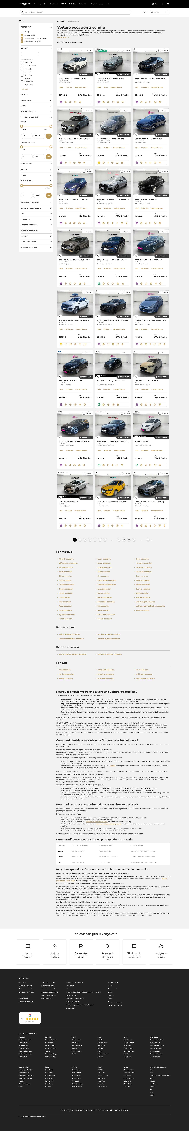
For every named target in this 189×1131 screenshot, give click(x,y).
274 (148, 539)
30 (129, 539)
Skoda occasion (142, 580)
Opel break (127, 1081)
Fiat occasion (64, 602)
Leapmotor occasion (106, 585)
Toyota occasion (142, 597)
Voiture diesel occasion (68, 634)
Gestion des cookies (73, 1001)
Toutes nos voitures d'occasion (160, 1075)
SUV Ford (48, 1086)
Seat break (101, 1078)
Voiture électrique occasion (70, 639)
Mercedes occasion (105, 602)
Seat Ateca (101, 1081)
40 (134, 539)
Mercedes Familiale (156, 1040)
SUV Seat (101, 1070)
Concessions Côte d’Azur (49, 992)
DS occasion (63, 597)
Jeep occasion (103, 572)
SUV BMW (127, 1045)
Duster (74, 1054)
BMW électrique (129, 1051)
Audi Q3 (100, 1040)
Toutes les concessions (26, 989)
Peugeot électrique (25, 1051)
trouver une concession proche (108, 824)
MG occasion (102, 606)
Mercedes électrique (157, 1045)
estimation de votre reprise (97, 822)
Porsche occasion (143, 567)
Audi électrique (103, 1054)
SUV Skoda (75, 1081)
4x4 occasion (64, 670)
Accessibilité (70, 1008)
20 (124, 539)
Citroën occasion (65, 585)
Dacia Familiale (76, 1051)
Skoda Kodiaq (76, 1072)
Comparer (89, 50)
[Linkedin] (109, 1005)
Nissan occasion (104, 619)
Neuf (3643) (28, 32)
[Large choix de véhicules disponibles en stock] (108, 952)
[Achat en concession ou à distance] (28, 952)
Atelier (110, 985)
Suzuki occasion (142, 589)
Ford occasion (64, 606)
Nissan (152, 1081)
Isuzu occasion (103, 559)
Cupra (152, 1095)
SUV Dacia (75, 1042)
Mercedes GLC (155, 1051)
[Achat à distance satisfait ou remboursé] (161, 952)
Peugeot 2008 (23, 1042)
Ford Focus (49, 1070)
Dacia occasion (65, 593)
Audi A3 (100, 1056)
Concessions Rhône (47, 985)
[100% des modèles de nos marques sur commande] (134, 952)
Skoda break (76, 1070)
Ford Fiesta (49, 1084)
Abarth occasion (65, 559)
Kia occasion (102, 576)
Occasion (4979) (30, 35)
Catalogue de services (26, 1001)
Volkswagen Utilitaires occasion (149, 606)
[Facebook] (115, 1005)
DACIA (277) (29, 85)
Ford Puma (49, 1072)
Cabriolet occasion (105, 670)
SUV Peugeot (23, 1045)
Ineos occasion (64, 619)
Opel (126, 1067)
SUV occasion (141, 670)
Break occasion (65, 678)
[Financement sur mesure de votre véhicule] (81, 952)
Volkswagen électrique (26, 1075)
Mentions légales (71, 995)
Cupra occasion (65, 589)
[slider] (21, 126)
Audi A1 (100, 1051)
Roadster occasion (105, 678)
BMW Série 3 (128, 1040)
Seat (99, 1067)
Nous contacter (71, 989)
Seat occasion (141, 576)
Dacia (74, 1037)
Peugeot (22, 1037)
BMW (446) (28, 75)
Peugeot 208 (23, 1056)
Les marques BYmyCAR (27, 1033)
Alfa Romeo (154, 1084)
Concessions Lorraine (48, 995)
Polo (20, 1086)
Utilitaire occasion (143, 674)
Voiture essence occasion (108, 634)
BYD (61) (27, 78)
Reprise (110, 998)
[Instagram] (118, 1005)
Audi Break (101, 1045)
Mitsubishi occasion (105, 615)
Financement (112, 989)
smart (152, 1086)
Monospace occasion (144, 678)
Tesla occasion (141, 593)
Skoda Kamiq (76, 1075)
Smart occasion (142, 585)
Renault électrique (51, 1054)
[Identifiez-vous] (168, 4)
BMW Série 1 (128, 1056)
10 (118, 539)
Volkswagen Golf (24, 1072)
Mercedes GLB (155, 1042)
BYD (151, 1089)
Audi (99, 1037)
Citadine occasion (105, 674)
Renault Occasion (51, 1040)
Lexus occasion (103, 589)
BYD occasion (64, 580)
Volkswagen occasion (144, 602)
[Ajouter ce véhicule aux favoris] (60, 74)
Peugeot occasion (143, 563)
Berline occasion (65, 674)
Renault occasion (143, 572)
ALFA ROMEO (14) (30, 65)
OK (48, 136)
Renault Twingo (50, 1056)
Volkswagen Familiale (26, 1070)
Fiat (151, 1072)
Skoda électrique (77, 1084)
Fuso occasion (64, 610)
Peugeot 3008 (23, 1048)
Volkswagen (24, 1067)
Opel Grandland (129, 1078)
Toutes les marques (25, 985)
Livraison (111, 995)
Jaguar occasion (104, 567)
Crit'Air (112, 766)
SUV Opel (127, 1086)
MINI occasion (103, 610)
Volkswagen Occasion (26, 1078)
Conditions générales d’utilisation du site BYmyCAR (83, 992)
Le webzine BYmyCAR (26, 992)
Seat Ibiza (101, 1084)
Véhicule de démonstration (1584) (36, 38)
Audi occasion (64, 572)
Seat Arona (101, 1072)
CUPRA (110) (29, 81)
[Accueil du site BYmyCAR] (25, 4)
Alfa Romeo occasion (67, 563)
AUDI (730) (28, 72)
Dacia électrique (77, 1045)
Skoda (74, 1067)
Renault (48, 1037)
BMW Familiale (129, 1042)
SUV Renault (49, 1042)
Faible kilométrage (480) (33, 41)
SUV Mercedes (155, 1056)
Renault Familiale (51, 1048)
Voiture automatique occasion (71, 654)
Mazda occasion (104, 597)
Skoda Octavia (76, 1078)
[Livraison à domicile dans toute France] (54, 952)
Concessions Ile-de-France (50, 989)
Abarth (152, 1078)
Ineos (152, 1070)
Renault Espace (50, 1045)
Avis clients (70, 985)
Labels (110, 992)
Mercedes (154, 1037)
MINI (151, 1092)
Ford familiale (49, 1081)
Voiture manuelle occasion (109, 654)
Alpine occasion (65, 567)
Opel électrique (129, 1072)
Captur (47, 1051)
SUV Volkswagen (24, 1084)
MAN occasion (103, 593)
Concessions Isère (47, 998)
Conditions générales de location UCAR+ (79, 1005)
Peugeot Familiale (25, 1054)
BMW (126, 1037)
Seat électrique (103, 1075)
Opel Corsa (127, 1075)
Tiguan (21, 1081)
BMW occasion (64, 576)
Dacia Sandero (76, 1048)
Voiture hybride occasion (108, 639)
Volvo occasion (141, 610)
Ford (47, 1067)
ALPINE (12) (28, 69)
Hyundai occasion (66, 615)
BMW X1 (126, 1054)
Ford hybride (49, 1078)
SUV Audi (101, 1048)
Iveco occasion (103, 563)
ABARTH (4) (29, 62)
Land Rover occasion (106, 580)
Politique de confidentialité (75, 998)
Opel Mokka (128, 1084)
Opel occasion (141, 559)
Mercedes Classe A (156, 1054)
